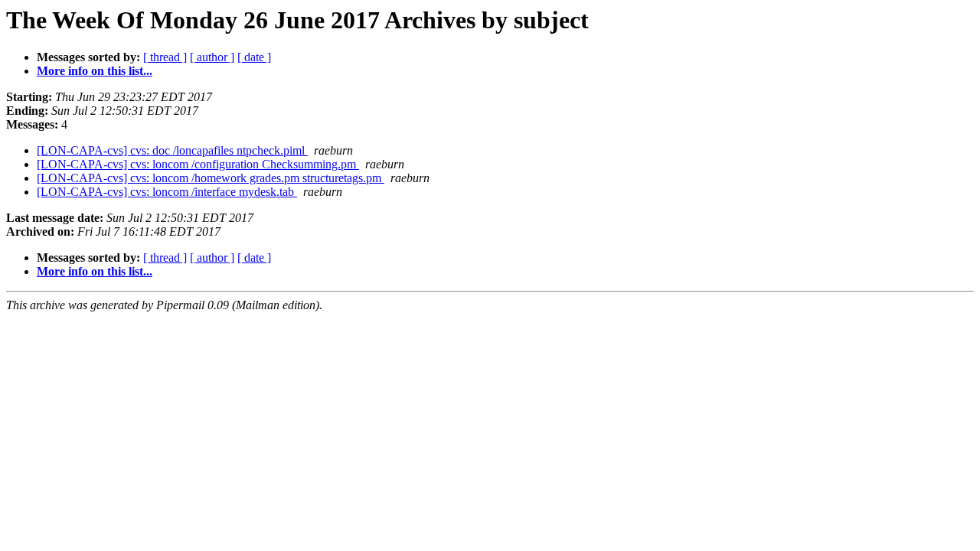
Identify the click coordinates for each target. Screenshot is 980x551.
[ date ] (254, 57)
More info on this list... (94, 70)
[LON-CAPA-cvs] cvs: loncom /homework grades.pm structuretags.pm (210, 177)
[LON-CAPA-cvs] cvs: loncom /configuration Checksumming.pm (198, 164)
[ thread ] (165, 57)
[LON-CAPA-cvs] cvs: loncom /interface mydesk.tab (167, 191)
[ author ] (212, 57)
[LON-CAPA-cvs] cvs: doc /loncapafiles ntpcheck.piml (172, 150)
